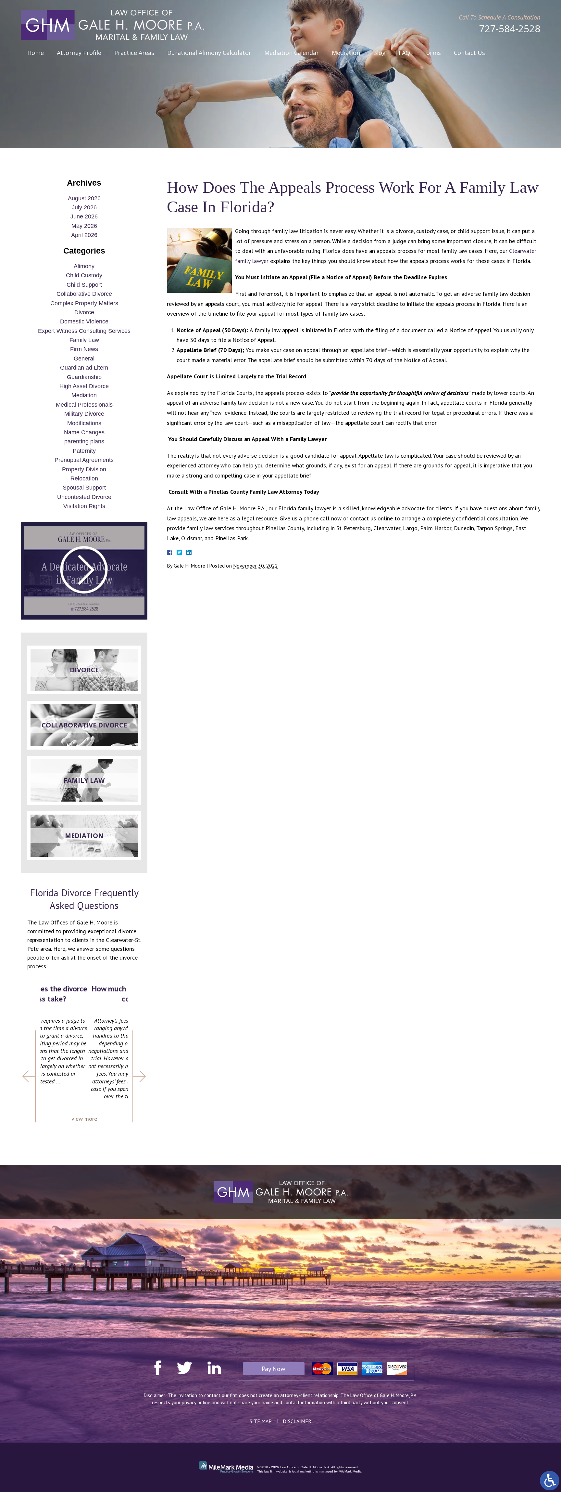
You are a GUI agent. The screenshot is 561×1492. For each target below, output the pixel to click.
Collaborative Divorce (84, 294)
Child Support (84, 284)
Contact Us (469, 53)
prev (29, 1076)
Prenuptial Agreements (84, 460)
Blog (379, 53)
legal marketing (303, 1471)
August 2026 (84, 198)
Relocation (84, 478)
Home (35, 53)
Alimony (84, 266)
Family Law (84, 340)
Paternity (84, 451)
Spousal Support (84, 487)
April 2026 (84, 235)
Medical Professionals (84, 404)
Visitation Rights (84, 506)
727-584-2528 (509, 28)
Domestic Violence (84, 321)
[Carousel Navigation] (84, 1076)
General (84, 358)
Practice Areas (134, 53)
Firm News (84, 349)
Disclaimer (297, 1421)
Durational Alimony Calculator (209, 53)
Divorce (84, 312)
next (139, 1076)
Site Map (261, 1421)
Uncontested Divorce (84, 497)
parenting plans (84, 441)
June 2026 (84, 216)
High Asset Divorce (84, 386)
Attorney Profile (79, 53)
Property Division (84, 469)
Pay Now (273, 1369)
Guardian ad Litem (84, 367)
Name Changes (84, 432)
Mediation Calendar (291, 53)
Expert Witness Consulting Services (84, 331)
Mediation (346, 53)
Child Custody (84, 275)
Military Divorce (84, 414)
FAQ (404, 53)
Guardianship (84, 377)
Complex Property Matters (84, 303)
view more (84, 1118)
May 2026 (84, 226)
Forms (432, 53)
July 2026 (84, 207)
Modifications (84, 423)
